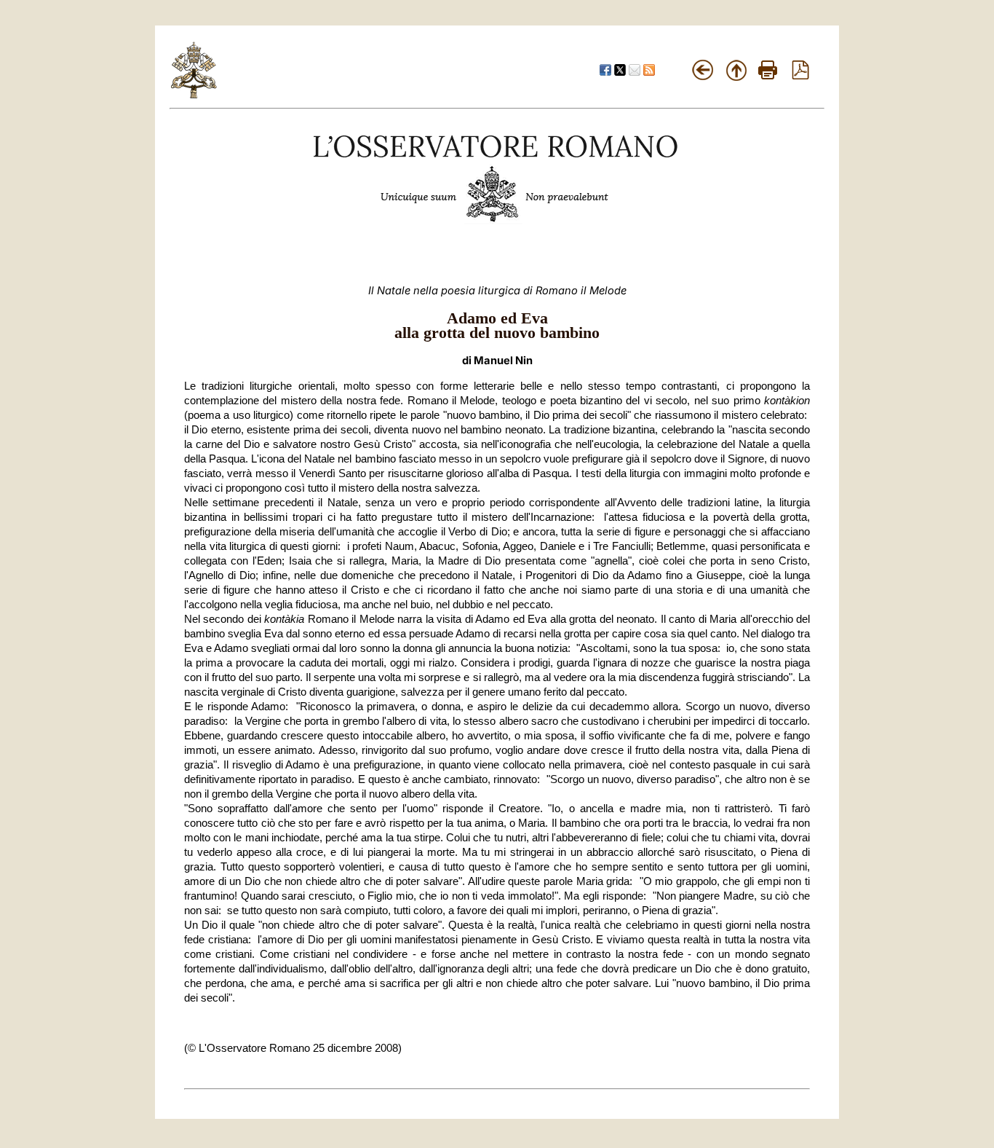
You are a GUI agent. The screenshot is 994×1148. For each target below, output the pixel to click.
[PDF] (800, 76)
